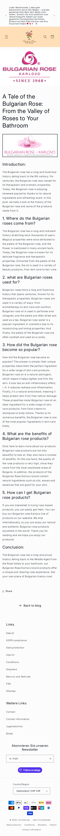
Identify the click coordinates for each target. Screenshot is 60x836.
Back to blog (32, 605)
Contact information (31, 830)
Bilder (9, 733)
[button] (6, 36)
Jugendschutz (14, 726)
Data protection (15, 647)
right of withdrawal (41, 820)
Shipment (11, 669)
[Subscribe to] (50, 758)
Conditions (12, 662)
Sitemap (11, 691)
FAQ (8, 683)
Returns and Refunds (18, 676)
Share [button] (9, 591)
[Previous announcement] (5, 15)
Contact (10, 711)
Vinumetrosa (24, 820)
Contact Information (18, 719)
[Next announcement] (54, 15)
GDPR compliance (16, 640)
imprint (10, 655)
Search (10, 633)
